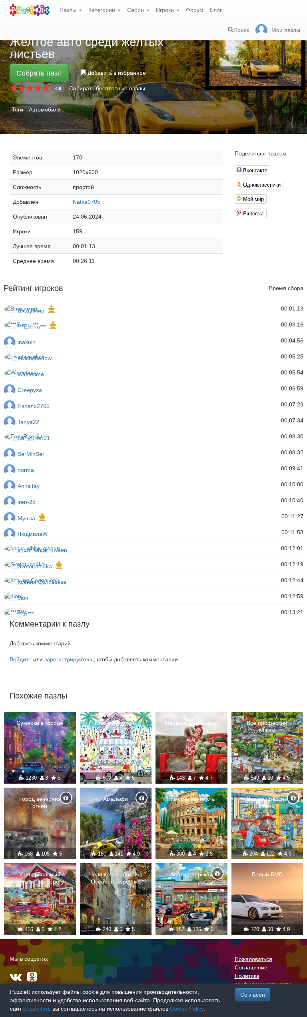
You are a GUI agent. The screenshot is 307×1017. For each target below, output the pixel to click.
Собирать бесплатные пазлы (107, 88)
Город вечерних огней (40, 802)
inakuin (27, 342)
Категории (102, 10)
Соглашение (251, 967)
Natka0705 (86, 202)
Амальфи (115, 799)
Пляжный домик (116, 723)
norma (26, 470)
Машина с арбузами (191, 723)
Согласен (252, 994)
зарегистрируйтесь (69, 659)
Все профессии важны (267, 726)
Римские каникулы (191, 799)
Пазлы (69, 10)
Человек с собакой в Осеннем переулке (115, 878)
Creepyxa (30, 390)
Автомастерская (191, 874)
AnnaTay (29, 486)
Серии (136, 10)
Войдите (21, 659)
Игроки (165, 10)
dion (23, 598)
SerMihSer (31, 454)
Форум (194, 10)
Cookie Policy (186, 1008)
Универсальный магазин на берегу (40, 878)
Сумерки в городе (39, 723)
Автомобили (45, 109)
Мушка (26, 518)
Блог (216, 10)
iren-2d (27, 502)
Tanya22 (28, 422)
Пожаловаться (253, 959)
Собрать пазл (39, 73)
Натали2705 (34, 406)
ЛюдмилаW (33, 534)
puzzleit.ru (36, 1008)
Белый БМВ (267, 874)
